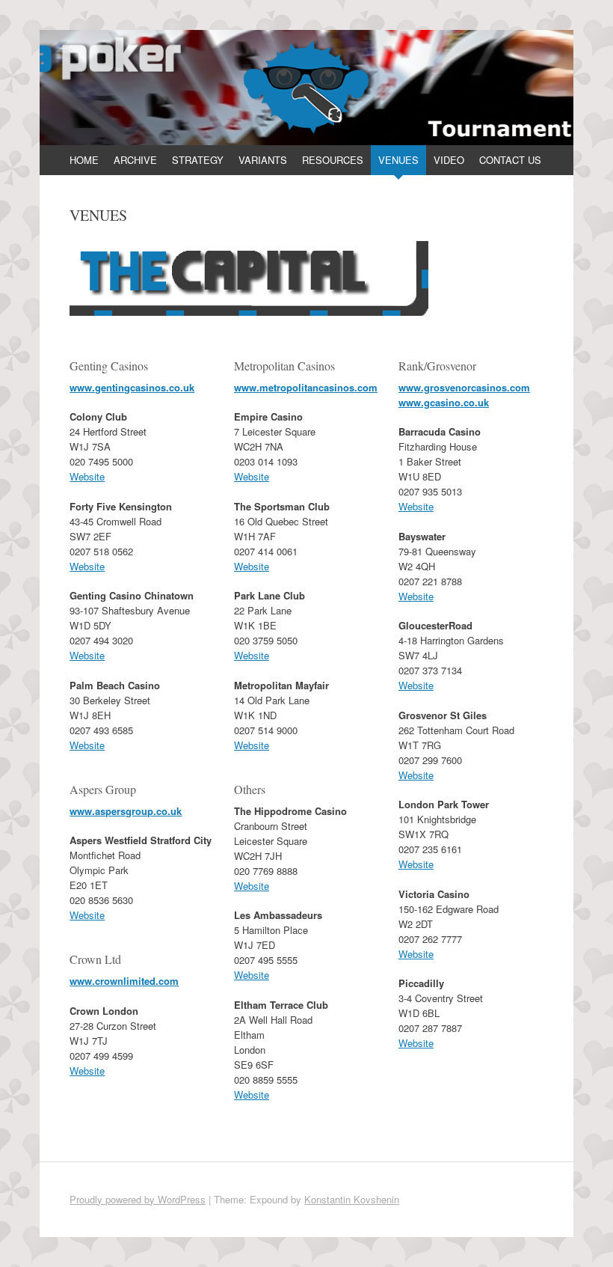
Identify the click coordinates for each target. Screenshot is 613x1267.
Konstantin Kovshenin (351, 1199)
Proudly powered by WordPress (138, 1199)
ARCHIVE (135, 160)
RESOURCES (332, 160)
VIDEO (449, 160)
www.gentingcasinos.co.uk (132, 387)
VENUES (398, 160)
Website (87, 476)
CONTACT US (510, 160)
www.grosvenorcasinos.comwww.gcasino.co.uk (464, 394)
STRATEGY (198, 160)
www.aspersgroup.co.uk (126, 811)
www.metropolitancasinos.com (306, 387)
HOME (84, 160)
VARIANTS (262, 160)
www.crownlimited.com (124, 981)
